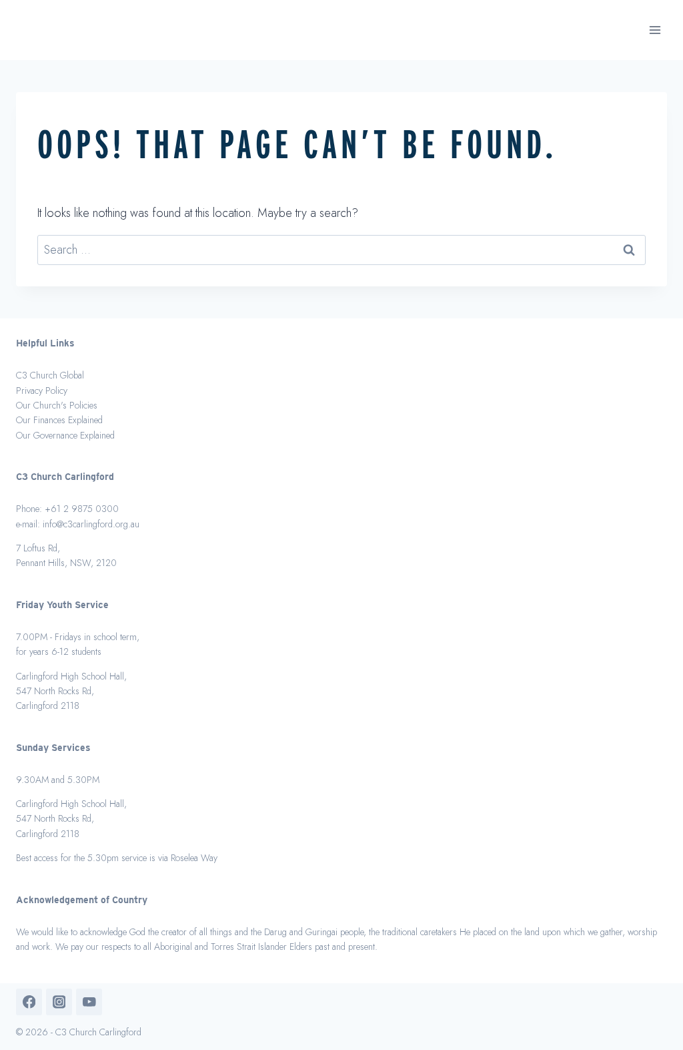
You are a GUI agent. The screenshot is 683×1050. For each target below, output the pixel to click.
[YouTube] (89, 1002)
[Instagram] (59, 1002)
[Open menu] (654, 29)
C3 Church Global (50, 375)
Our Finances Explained (59, 420)
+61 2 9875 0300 (82, 508)
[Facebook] (29, 1002)
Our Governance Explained (65, 435)
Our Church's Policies (56, 405)
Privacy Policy (41, 390)
